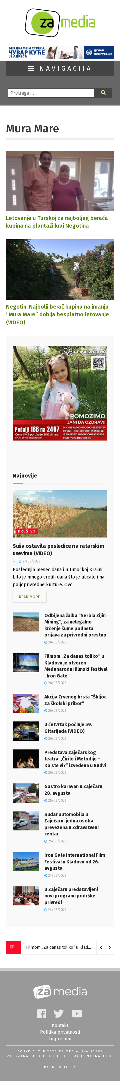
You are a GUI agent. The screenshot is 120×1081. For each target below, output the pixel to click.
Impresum (60, 1039)
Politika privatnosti (60, 1032)
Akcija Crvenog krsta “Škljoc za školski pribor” (68, 947)
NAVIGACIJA (64, 68)
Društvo (27, 531)
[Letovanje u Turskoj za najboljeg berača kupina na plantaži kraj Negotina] (60, 208)
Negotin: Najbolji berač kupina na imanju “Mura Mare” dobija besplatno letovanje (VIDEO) (57, 314)
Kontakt (60, 1025)
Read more (29, 597)
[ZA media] (60, 35)
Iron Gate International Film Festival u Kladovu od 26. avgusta (74, 861)
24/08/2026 (56, 876)
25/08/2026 (56, 801)
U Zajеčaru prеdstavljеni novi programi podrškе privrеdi (71, 896)
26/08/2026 (56, 642)
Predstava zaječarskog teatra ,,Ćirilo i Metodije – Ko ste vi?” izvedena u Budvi (75, 759)
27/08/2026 (31, 561)
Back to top (58, 1067)
